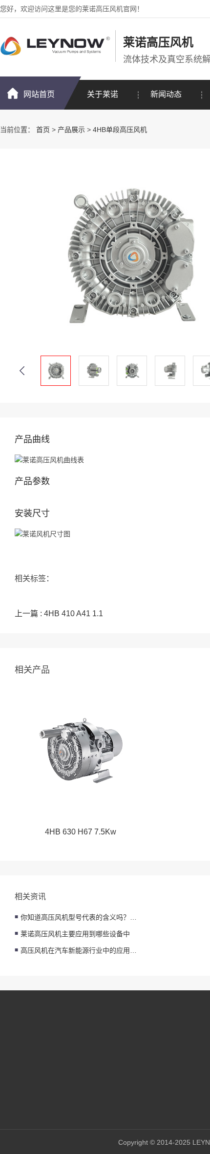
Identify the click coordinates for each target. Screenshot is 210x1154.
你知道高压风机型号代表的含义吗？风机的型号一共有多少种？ (79, 917)
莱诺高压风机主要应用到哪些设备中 (75, 934)
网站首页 (39, 94)
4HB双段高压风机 (111, 1088)
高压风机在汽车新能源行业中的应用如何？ (79, 950)
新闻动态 (166, 94)
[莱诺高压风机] (55, 46)
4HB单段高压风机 (120, 129)
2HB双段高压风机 (111, 1058)
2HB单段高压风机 (111, 1044)
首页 (43, 129)
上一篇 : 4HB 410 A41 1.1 (59, 613)
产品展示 (71, 129)
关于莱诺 (102, 94)
